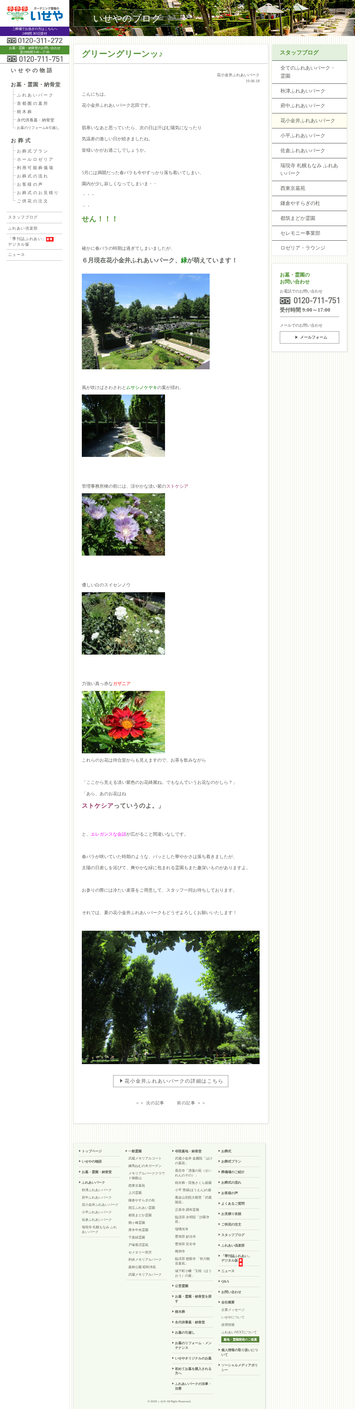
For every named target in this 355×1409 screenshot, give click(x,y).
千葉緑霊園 (136, 1237)
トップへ (340, 1391)
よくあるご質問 (233, 1203)
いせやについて (233, 1317)
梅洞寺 (180, 1251)
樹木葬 (25, 112)
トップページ (92, 1151)
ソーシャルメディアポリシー (239, 1367)
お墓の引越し (185, 1332)
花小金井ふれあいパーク (307, 120)
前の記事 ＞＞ (191, 1102)
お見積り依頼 (231, 1214)
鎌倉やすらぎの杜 (300, 203)
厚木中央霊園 (138, 1230)
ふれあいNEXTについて (239, 1332)
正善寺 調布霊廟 (187, 1210)
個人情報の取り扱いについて (239, 1352)
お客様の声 (30, 184)
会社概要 (228, 1302)
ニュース (16, 255)
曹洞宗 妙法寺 (185, 1236)
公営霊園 (181, 1286)
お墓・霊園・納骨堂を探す (193, 1298)
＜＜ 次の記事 (149, 1102)
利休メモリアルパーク (145, 1260)
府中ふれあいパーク (302, 105)
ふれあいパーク (35, 95)
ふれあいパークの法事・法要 (193, 1386)
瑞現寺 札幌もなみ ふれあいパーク (309, 169)
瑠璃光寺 (181, 1229)
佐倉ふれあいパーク (302, 150)
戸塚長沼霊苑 (138, 1245)
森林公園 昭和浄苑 (142, 1267)
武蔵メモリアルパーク (145, 1274)
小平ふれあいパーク (302, 135)
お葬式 (21, 140)
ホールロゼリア (35, 159)
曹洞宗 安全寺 (185, 1244)
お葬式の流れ (33, 176)
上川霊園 (135, 1193)
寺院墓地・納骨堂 (188, 1151)
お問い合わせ (231, 1292)
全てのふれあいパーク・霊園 (307, 72)
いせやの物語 (32, 70)
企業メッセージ (233, 1310)
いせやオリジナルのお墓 (193, 1358)
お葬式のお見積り (38, 192)
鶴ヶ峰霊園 (136, 1223)
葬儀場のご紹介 (233, 1172)
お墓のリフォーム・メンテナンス (193, 1345)
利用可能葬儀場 (35, 168)
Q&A (225, 1281)
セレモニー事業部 (300, 233)
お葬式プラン (33, 151)
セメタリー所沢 (140, 1252)
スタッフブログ (23, 217)
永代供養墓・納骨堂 (35, 120)
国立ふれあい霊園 (141, 1208)
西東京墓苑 (292, 188)
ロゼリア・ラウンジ (302, 248)
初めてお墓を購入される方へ (193, 1371)
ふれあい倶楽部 (23, 228)
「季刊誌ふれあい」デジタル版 (27, 241)
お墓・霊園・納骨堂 (36, 84)
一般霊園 (135, 1151)
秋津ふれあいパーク (302, 91)
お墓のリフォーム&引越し (38, 128)
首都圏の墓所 (33, 103)
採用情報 (228, 1325)
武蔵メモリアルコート (145, 1158)
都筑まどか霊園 (297, 218)
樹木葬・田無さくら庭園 (193, 1183)
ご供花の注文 (33, 201)
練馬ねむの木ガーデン (145, 1166)
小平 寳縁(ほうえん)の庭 (193, 1190)
